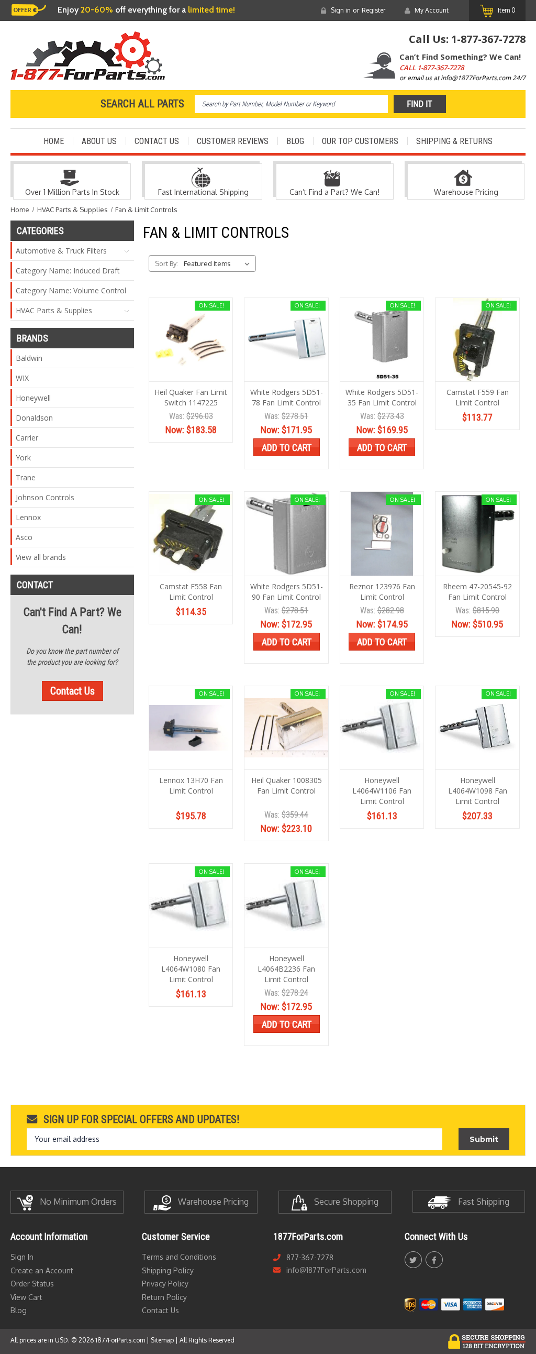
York (23, 458)
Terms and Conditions (179, 1256)
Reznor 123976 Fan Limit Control (382, 591)
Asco (24, 537)
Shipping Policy (168, 1270)
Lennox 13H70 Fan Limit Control (191, 785)
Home (53, 141)
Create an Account (41, 1270)
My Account (432, 10)
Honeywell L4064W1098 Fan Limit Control (477, 790)
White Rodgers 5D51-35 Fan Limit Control (381, 397)
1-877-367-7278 (488, 39)
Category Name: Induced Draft (68, 271)
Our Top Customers (360, 141)
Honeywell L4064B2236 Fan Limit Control (286, 968)
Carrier (27, 438)
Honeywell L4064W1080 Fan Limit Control (190, 968)
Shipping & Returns (454, 141)
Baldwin (29, 358)
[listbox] (218, 263)
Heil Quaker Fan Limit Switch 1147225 (190, 397)
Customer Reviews (233, 141)
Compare (187, 350)
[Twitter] (413, 1260)
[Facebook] (434, 1260)
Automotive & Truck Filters (61, 251)
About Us (99, 141)
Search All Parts (142, 103)
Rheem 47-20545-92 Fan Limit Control (477, 591)
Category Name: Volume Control (71, 290)
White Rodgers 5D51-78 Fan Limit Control (286, 397)
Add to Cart (286, 447)
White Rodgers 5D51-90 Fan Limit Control (286, 591)
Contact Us (157, 141)
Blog (295, 141)
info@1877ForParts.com (326, 1269)
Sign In (22, 1256)
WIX (22, 378)
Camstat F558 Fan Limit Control (191, 591)
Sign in (341, 10)
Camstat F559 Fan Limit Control (477, 397)
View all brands (41, 557)
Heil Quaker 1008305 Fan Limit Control (286, 785)
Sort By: (166, 263)
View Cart (26, 1297)
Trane (26, 477)
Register (373, 10)
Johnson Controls (45, 497)
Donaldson (34, 418)
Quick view (190, 329)
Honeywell (33, 398)
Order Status (32, 1283)
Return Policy (164, 1297)
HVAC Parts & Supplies (54, 310)
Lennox (28, 517)
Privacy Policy (165, 1283)
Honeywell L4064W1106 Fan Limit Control (381, 790)
